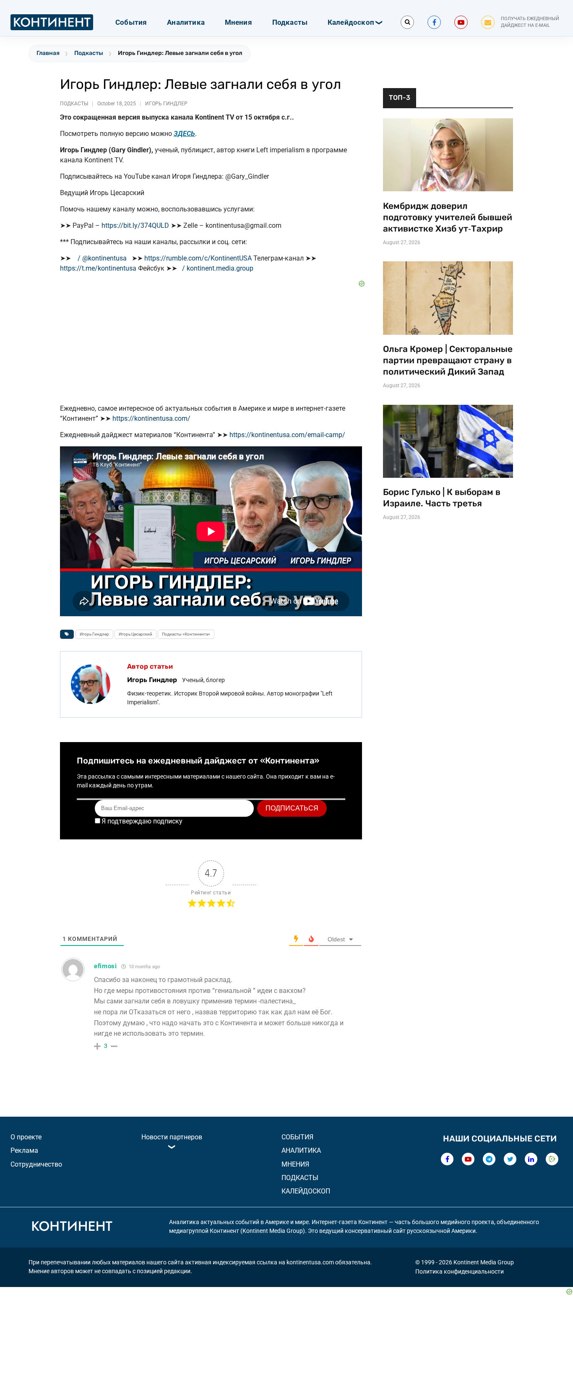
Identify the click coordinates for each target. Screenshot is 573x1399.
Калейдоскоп (351, 22)
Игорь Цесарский (135, 634)
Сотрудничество (36, 1164)
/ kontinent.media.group (218, 268)
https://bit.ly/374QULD (135, 225)
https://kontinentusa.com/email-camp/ (287, 435)
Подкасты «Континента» (186, 634)
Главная (48, 53)
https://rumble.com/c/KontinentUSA (198, 258)
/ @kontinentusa (103, 258)
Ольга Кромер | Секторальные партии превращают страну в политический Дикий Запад (448, 360)
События (131, 22)
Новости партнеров (171, 1137)
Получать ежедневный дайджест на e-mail (530, 22)
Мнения (238, 22)
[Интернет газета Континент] (72, 1227)
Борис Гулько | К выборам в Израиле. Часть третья (441, 497)
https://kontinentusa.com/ (151, 418)
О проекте (26, 1137)
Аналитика (186, 22)
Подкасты (290, 22)
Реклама (24, 1150)
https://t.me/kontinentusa (98, 268)
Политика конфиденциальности (459, 1271)
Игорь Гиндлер (166, 104)
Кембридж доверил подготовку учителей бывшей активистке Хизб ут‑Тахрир (447, 217)
